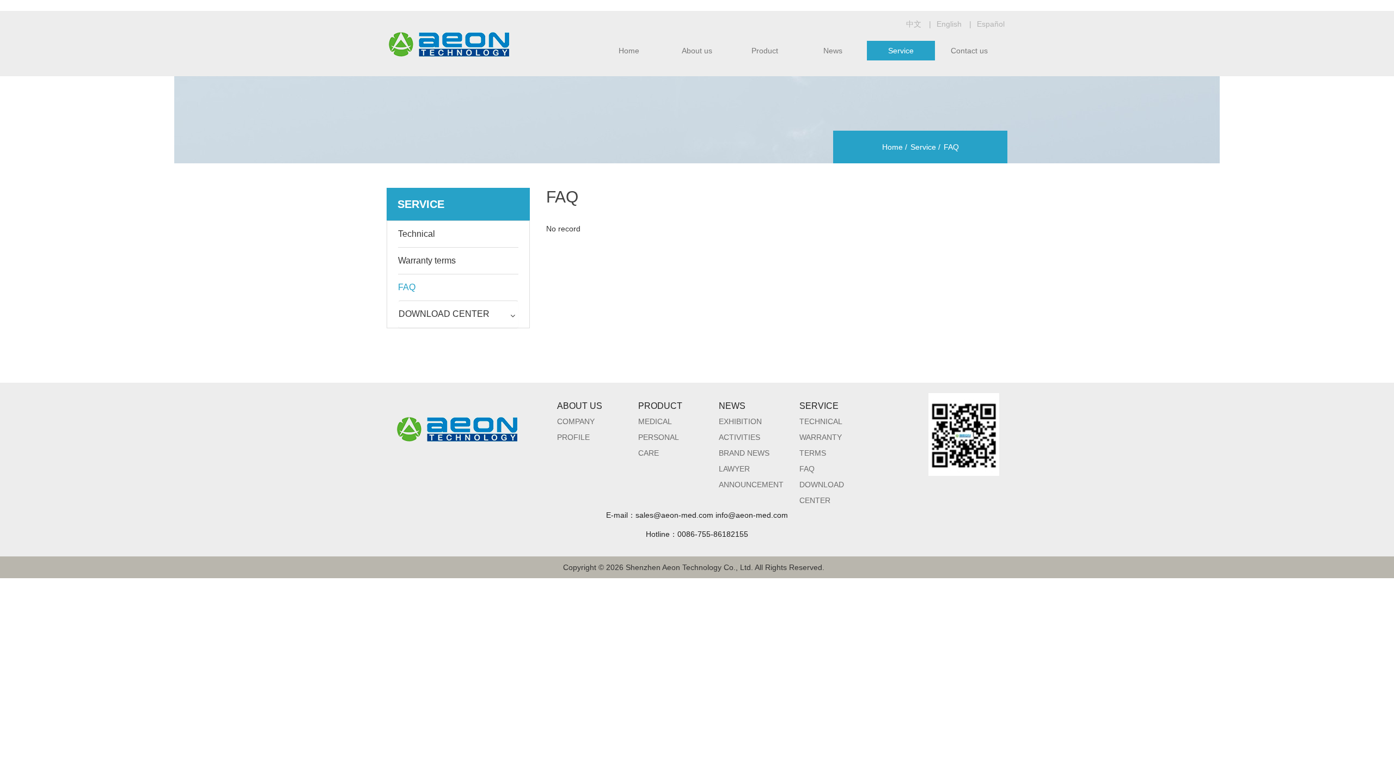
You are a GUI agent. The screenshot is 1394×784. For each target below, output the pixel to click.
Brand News (744, 453)
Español (991, 24)
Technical (820, 421)
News (832, 50)
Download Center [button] (444, 313)
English (949, 24)
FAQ (562, 197)
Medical (655, 421)
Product (764, 50)
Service (901, 50)
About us (697, 50)
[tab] (458, 314)
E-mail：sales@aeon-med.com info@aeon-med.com (697, 515)
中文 (913, 24)
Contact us (969, 50)
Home (629, 50)
